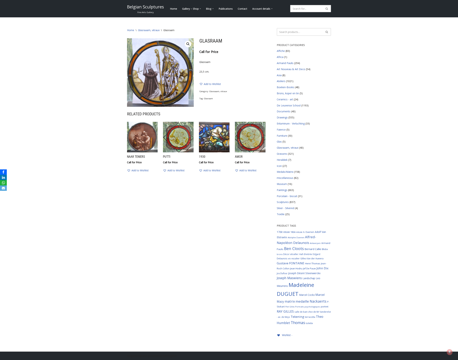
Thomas (298, 322)
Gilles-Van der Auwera (311, 258)
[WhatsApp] (3, 182)
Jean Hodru (296, 268)
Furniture (282, 135)
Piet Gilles (289, 306)
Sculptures (283, 202)
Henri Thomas (312, 263)
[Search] (327, 8)
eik (289, 258)
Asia (279, 75)
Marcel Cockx (307, 295)
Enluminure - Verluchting (291, 123)
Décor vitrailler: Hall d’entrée (297, 254)
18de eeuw (296, 232)
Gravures (282, 153)
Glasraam (208, 98)
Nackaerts (318, 301)
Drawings (282, 117)
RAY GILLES (285, 311)
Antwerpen (315, 243)
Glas (279, 141)
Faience (281, 129)
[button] (200, 8)
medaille (302, 301)
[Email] (3, 188)
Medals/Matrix (285, 171)
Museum (282, 184)
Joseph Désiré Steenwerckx (304, 273)
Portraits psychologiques (307, 306)
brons (279, 254)
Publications (226, 8)
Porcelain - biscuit (287, 196)
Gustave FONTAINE (290, 263)
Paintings (282, 190)
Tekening (297, 317)
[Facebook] (3, 172)
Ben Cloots (294, 248)
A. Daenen (308, 232)
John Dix (322, 268)
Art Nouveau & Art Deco (291, 69)
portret (324, 306)
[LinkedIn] (3, 177)
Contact (242, 8)
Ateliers (281, 81)
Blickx (325, 249)
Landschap (309, 278)
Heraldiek (282, 159)
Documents (283, 111)
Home (173, 8)
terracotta (310, 317)
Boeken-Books (285, 87)
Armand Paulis (285, 63)
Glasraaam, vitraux (149, 30)
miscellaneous (285, 178)
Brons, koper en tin (288, 93)
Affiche (281, 51)
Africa (280, 57)
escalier (295, 258)
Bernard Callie (312, 249)
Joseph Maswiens (289, 278)
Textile (280, 214)
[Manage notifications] (449, 352)
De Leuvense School (289, 105)
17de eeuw (283, 232)
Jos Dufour (282, 273)
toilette (309, 323)
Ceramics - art (285, 99)
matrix (290, 301)
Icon (279, 166)
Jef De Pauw (309, 268)
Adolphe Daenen (296, 237)
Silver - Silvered (285, 208)
